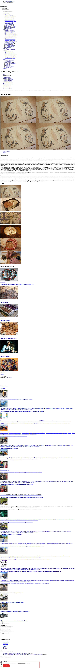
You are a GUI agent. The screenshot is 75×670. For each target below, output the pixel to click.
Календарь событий (9, 51)
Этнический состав (9, 14)
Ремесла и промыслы (9, 24)
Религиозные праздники (10, 58)
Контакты (5, 68)
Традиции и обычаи (9, 23)
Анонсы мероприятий (9, 60)
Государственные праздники (11, 54)
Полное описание (6, 151)
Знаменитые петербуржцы (10, 33)
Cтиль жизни (7, 64)
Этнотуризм (5, 29)
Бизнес (2, 388)
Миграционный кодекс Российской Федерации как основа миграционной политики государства (22, 654)
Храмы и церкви (8, 28)
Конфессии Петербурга (9, 15)
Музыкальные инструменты (10, 21)
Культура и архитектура (10, 27)
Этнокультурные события (10, 52)
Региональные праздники (10, 55)
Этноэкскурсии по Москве (10, 35)
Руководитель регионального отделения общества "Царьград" (15, 653)
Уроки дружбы (8, 47)
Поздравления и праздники (10, 63)
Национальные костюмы (10, 49)
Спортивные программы (10, 45)
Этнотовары (5, 48)
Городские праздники (9, 53)
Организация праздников (10, 40)
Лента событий (8, 61)
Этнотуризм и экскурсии (10, 43)
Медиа (4, 59)
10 (8, 377)
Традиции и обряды (9, 44)
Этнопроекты (5, 37)
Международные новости (10, 62)
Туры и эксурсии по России (10, 36)
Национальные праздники (10, 16)
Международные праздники (10, 57)
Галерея (4, 152)
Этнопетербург (6, 13)
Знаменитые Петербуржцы (10, 26)
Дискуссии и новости (9, 66)
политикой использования (21, 663)
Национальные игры (9, 22)
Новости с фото (8, 67)
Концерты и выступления (10, 39)
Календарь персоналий (9, 30)
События (4, 50)
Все (11, 377)
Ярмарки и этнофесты (9, 25)
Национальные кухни (9, 18)
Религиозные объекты (9, 32)
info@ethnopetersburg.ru (10, 1)
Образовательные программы (11, 41)
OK (6, 665)
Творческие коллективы (10, 20)
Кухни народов (8, 65)
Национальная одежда (9, 17)
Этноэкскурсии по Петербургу (11, 34)
